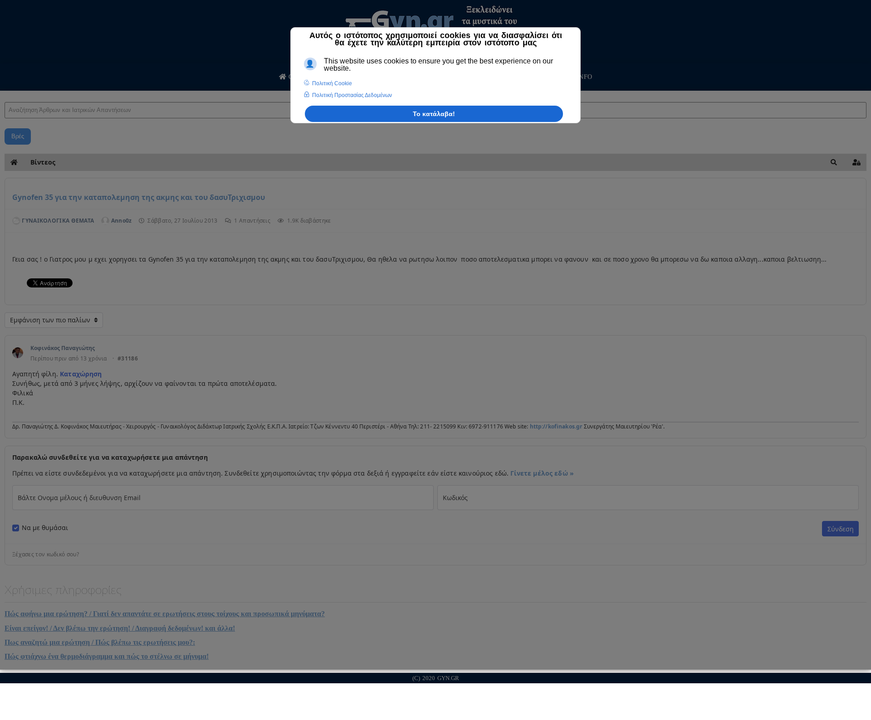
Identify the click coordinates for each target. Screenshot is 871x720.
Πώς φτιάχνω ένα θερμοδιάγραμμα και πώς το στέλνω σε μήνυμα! (107, 656)
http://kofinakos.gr (556, 426)
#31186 (127, 358)
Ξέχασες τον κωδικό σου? (45, 554)
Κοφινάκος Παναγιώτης (62, 348)
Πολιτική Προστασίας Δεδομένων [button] (352, 95)
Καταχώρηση (80, 374)
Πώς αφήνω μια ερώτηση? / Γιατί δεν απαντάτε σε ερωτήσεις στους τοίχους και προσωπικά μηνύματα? (165, 614)
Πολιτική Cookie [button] (332, 83)
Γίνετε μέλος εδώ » (542, 473)
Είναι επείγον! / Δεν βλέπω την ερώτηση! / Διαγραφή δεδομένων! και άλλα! (120, 628)
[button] (834, 162)
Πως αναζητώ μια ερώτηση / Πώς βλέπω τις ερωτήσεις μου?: (100, 642)
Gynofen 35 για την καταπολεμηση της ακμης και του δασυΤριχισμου (138, 197)
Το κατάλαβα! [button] (434, 113)
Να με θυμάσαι (45, 528)
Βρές (17, 136)
